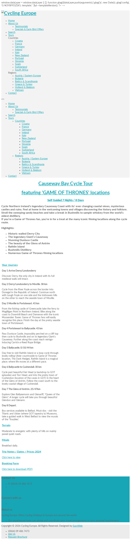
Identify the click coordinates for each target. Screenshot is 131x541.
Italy (24, 135)
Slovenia (26, 144)
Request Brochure (17, 537)
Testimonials (21, 109)
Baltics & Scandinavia (33, 164)
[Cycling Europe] (18, 13)
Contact (12, 176)
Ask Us (11, 534)
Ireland (25, 133)
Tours (11, 118)
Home (11, 104)
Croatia (26, 124)
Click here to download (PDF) (17, 469)
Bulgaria (26, 161)
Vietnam (26, 173)
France (25, 127)
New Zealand (29, 138)
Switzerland (28, 150)
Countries (20, 121)
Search (11, 115)
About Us (13, 106)
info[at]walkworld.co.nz (20, 487)
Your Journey (10, 265)
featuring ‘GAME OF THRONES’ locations (65, 192)
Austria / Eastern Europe (35, 159)
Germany (26, 130)
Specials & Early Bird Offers (29, 112)
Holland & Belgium (31, 170)
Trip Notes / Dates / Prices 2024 (21, 451)
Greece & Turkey (30, 167)
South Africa (28, 153)
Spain (25, 147)
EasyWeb (78, 526)
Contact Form (8, 492)
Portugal (26, 141)
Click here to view (11, 457)
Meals (5, 440)
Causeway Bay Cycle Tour (65, 183)
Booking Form (10, 463)
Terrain (6, 425)
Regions (19, 156)
